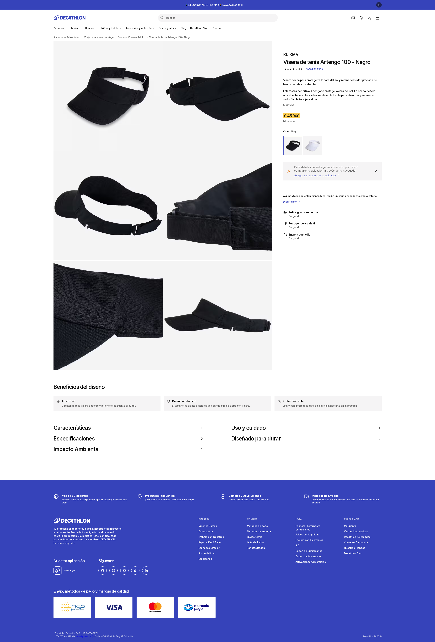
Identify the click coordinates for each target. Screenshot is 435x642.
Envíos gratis (166, 28)
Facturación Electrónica (309, 540)
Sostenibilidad (206, 553)
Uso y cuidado (248, 428)
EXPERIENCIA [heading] (351, 519)
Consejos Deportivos (356, 542)
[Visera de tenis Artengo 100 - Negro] (108, 96)
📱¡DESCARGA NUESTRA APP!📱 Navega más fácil (214, 4)
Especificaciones (74, 438)
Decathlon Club (199, 28)
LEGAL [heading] (299, 519)
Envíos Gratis (254, 536)
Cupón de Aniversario (308, 556)
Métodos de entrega (259, 531)
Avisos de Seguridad (307, 534)
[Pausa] (379, 5)
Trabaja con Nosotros (211, 536)
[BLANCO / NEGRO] (312, 145)
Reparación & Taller (210, 542)
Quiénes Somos (207, 525)
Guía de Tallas (255, 542)
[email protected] (84, 636)
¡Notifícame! (290, 201)
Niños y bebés (110, 28)
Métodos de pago (257, 525)
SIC (297, 545)
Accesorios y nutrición (139, 28)
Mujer (75, 28)
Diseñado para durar (256, 438)
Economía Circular (209, 547)
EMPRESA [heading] (204, 519)
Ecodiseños (205, 558)
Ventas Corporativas (356, 531)
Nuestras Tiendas (354, 547)
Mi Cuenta (350, 525)
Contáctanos (205, 531)
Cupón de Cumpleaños (309, 550)
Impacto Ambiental (76, 449)
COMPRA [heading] (252, 519)
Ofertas (217, 28)
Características (72, 428)
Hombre (90, 28)
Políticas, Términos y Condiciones (308, 527)
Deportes (59, 28)
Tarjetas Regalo (256, 547)
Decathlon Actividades (357, 536)
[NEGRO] (292, 145)
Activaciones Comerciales (311, 561)
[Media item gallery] (162, 205)
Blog (183, 28)
